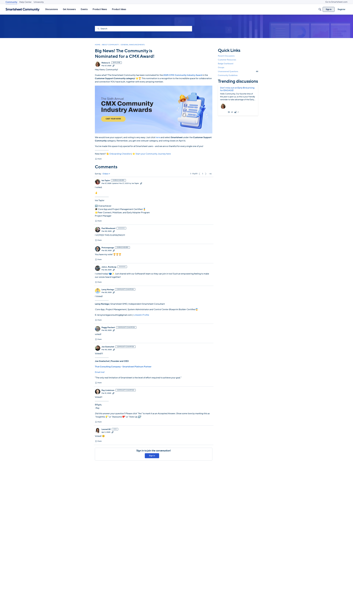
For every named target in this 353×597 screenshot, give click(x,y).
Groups (221, 67)
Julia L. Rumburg (108, 267)
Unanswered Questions (238, 71)
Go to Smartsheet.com (336, 1)
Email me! (100, 372)
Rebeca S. (105, 63)
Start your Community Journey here (153, 153)
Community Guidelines (228, 75)
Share (98, 159)
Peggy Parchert (108, 327)
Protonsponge (107, 247)
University (39, 2)
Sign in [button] (152, 455)
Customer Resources (227, 59)
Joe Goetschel (107, 347)
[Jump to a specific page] (210, 174)
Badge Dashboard (225, 63)
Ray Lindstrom (107, 390)
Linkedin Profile (141, 314)
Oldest (105, 173)
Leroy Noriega (107, 289)
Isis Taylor (105, 180)
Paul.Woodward (108, 228)
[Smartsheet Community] (23, 9)
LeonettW (106, 429)
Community (11, 2)
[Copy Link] (113, 65)
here (158, 137)
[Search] (319, 9)
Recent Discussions (226, 56)
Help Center (25, 2)
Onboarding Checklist (120, 153)
